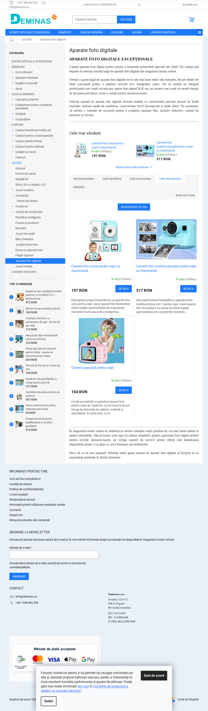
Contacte (15, 510)
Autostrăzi (22, 195)
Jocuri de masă (25, 233)
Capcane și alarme (27, 99)
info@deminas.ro (26, 596)
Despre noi (16, 515)
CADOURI (17, 124)
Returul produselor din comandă (29, 520)
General (20, 168)
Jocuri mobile (23, 266)
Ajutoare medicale (26, 77)
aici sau (83, 686)
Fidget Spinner (24, 255)
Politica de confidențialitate (26, 489)
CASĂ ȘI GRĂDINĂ (22, 94)
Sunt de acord (154, 675)
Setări (48, 701)
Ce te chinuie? (24, 72)
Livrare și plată (18, 494)
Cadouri (20, 157)
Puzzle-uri (21, 206)
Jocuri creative (24, 190)
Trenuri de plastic (27, 201)
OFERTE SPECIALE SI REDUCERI (31, 61)
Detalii (124, 288)
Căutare (126, 19)
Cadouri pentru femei (28, 141)
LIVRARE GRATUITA (23, 271)
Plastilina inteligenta (28, 217)
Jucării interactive (26, 244)
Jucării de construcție (28, 211)
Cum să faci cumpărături (99, 4)
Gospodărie (22, 119)
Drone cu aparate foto (29, 250)
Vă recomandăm (83, 178)
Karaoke (20, 228)
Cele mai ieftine (112, 178)
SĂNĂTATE (18, 67)
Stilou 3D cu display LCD (30, 184)
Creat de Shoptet (188, 699)
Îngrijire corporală (26, 83)
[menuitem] (29, 32)
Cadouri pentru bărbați (29, 146)
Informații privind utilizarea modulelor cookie (37, 504)
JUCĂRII (16, 162)
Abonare (19, 576)
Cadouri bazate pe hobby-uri (33, 130)
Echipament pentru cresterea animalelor (33, 106)
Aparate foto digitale (28, 260)
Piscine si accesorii (27, 222)
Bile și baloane (24, 239)
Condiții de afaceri (20, 484)
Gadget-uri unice (25, 152)
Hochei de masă (25, 173)
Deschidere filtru (134, 207)
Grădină (20, 113)
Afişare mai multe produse (132, 167)
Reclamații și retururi (22, 499)
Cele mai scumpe (140, 178)
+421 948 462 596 (26, 602)
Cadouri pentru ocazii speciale (34, 135)
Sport (18, 88)
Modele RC (22, 179)
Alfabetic (78, 187)
